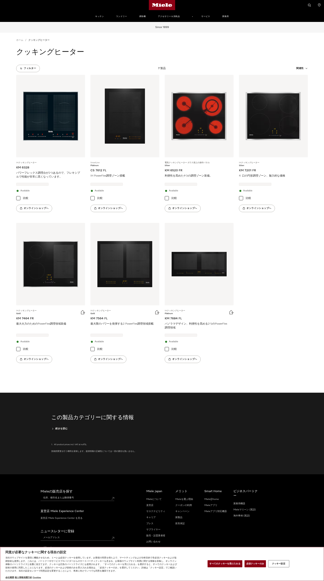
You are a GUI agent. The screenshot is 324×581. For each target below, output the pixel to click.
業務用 (225, 17)
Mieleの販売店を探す (56, 491)
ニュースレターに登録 (57, 531)
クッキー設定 (278, 564)
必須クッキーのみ (255, 564)
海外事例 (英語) (241, 516)
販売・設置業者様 (155, 535)
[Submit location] (113, 498)
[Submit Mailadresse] (113, 538)
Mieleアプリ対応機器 (215, 511)
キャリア (151, 517)
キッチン (99, 17)
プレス (149, 523)
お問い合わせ (153, 542)
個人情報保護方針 (23, 577)
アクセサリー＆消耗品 (169, 17)
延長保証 (180, 523)
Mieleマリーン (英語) (244, 510)
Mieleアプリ (210, 505)
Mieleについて (154, 499)
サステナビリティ (155, 511)
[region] (162, 564)
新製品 (178, 517)
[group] (50, 143)
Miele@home (211, 499)
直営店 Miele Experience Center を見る (61, 518)
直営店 (149, 505)
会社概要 (9, 577)
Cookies (37, 577)
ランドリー (121, 17)
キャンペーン (182, 511)
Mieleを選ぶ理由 (184, 499)
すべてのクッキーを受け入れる (224, 564)
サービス (205, 17)
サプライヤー (153, 529)
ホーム (19, 40)
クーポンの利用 (183, 505)
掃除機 (142, 17)
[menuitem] (101, 16)
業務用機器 (239, 503)
